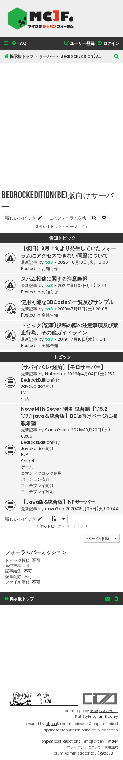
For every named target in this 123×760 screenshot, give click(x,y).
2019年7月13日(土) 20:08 (82, 309)
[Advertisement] (61, 124)
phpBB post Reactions (60, 741)
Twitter (112, 741)
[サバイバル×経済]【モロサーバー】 (63, 367)
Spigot (28, 461)
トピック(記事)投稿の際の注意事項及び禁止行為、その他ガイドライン (69, 329)
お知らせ (50, 268)
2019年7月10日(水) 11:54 (81, 339)
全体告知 (50, 315)
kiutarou (53, 374)
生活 (25, 398)
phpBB (51, 723)
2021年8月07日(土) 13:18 (82, 285)
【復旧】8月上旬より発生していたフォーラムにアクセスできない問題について (68, 252)
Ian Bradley (108, 716)
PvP (24, 392)
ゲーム (27, 467)
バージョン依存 (35, 479)
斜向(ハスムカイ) (104, 710)
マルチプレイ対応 (37, 491)
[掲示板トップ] (43, 18)
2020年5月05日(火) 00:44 (92, 509)
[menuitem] (18, 43)
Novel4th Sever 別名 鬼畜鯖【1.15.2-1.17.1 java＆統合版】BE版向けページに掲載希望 (69, 416)
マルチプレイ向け (37, 485)
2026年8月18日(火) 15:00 (83, 262)
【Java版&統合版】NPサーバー (58, 502)
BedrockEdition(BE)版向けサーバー (58, 200)
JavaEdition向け (37, 386)
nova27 (53, 509)
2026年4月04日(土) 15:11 (91, 374)
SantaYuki (55, 430)
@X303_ (107, 753)
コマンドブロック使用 (41, 473)
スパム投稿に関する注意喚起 (54, 278)
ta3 (49, 262)
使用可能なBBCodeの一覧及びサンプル (67, 302)
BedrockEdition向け (40, 380)
